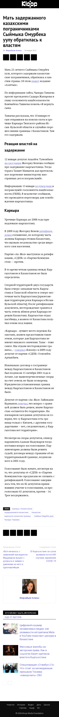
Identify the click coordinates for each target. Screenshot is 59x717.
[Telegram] (27, 57)
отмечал (22, 403)
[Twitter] (13, 57)
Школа (47, 704)
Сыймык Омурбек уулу (44, 516)
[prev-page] (5, 683)
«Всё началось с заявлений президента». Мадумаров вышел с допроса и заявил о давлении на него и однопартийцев (15, 559)
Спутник (22, 708)
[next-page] (10, 683)
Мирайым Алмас (14, 50)
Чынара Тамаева (12, 520)
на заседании (13, 163)
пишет (35, 81)
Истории (21, 704)
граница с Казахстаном (22, 509)
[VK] (20, 57)
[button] (5, 4)
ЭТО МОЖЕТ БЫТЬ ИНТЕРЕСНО (20, 613)
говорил (20, 350)
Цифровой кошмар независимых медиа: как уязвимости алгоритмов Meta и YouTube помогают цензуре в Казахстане (38, 632)
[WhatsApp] (34, 57)
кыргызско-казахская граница (17, 516)
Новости (10, 704)
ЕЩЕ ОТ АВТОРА (13, 617)
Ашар (31, 708)
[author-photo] (29, 593)
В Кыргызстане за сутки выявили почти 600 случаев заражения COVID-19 (43, 556)
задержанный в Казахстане (16, 512)
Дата (39, 704)
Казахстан (36, 512)
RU (38, 708)
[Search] (55, 4)
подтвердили (43, 186)
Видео (31, 704)
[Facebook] (6, 57)
